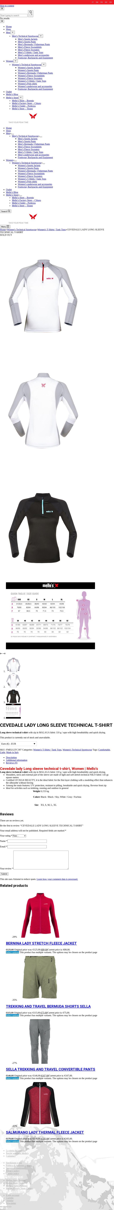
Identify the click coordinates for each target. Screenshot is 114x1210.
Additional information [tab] (16, 760)
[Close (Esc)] (1, 1206)
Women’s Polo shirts (27, 181)
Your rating (6, 835)
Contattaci (10, 1156)
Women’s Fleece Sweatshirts (31, 173)
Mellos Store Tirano (15, 1183)
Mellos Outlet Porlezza (16, 1185)
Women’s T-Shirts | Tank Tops (32, 179)
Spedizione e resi (14, 1163)
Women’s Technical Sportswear (26, 163)
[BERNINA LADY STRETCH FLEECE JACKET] (40, 937)
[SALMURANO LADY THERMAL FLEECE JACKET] (40, 1126)
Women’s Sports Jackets (29, 165)
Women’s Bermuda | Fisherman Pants (35, 171)
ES (111, 2)
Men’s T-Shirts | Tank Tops (30, 152)
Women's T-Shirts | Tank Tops (47, 749)
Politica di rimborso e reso (18, 1165)
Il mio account (12, 1195)
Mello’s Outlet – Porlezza (24, 203)
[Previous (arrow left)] (1, 1209)
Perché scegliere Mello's (17, 1153)
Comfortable (104, 749)
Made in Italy (12, 752)
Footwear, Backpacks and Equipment (35, 157)
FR (101, 2)
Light (2, 752)
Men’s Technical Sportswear (25, 136)
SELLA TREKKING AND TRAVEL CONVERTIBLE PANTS (50, 1069)
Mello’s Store (12, 195)
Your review (6, 868)
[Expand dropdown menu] (12, 134)
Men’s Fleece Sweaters (28, 149)
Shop (8, 130)
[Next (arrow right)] (4, 1209)
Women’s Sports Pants (28, 168)
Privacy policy (12, 1171)
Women (9, 160)
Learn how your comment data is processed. (57, 879)
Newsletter (11, 1203)
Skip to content (7, 5)
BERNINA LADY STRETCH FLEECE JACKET (41, 943)
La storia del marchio (16, 1150)
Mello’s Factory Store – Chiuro (26, 200)
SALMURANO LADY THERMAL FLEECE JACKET (45, 1132)
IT (93, 2)
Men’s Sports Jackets (27, 138)
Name (3, 841)
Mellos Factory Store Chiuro (19, 1188)
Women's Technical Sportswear (77, 749)
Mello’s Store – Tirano (22, 205)
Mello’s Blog (12, 192)
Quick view (110, 894)
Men (8, 133)
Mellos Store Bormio (16, 1180)
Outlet (9, 189)
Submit (4, 874)
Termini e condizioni (15, 1168)
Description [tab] (11, 757)
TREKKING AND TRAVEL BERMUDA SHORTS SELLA (48, 1006)
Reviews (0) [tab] (11, 763)
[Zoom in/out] (10, 1206)
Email (3, 846)
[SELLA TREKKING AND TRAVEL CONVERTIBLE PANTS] (40, 1063)
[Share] (4, 1206)
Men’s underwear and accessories (33, 154)
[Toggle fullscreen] (7, 1206)
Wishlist (9, 1200)
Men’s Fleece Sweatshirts (30, 146)
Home (9, 128)
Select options (12, 952)
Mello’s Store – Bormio (23, 197)
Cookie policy (12, 1173)
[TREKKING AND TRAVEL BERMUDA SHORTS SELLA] (40, 1000)
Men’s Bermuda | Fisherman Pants (34, 144)
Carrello (10, 1198)
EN (97, 2)
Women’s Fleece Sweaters (30, 176)
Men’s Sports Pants (27, 141)
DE (106, 2)
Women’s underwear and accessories (35, 184)
